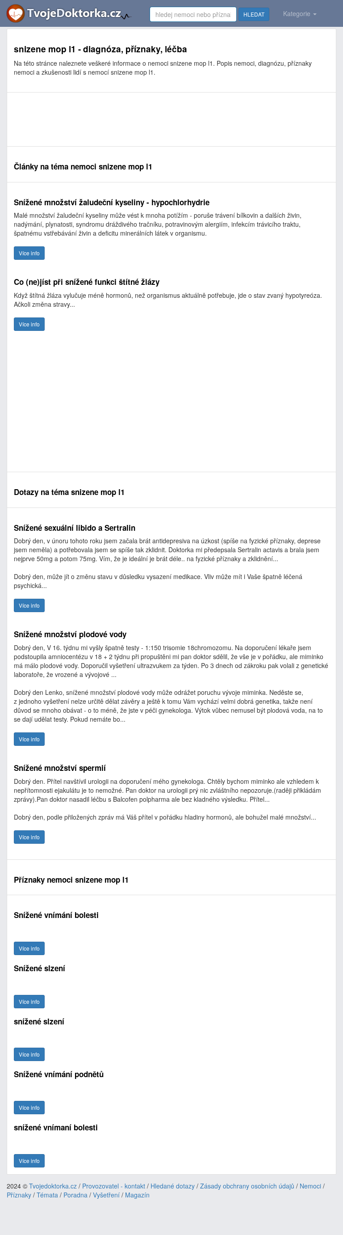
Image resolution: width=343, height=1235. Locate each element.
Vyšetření (106, 1194)
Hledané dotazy (173, 1185)
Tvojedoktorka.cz (53, 1185)
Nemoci (310, 1185)
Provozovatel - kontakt (113, 1185)
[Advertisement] (171, 119)
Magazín (137, 1194)
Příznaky (19, 1194)
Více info (29, 253)
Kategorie (297, 13)
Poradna (75, 1194)
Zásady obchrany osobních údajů (247, 1185)
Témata (47, 1194)
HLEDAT (253, 14)
